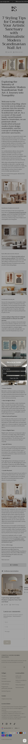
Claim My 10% (14, 378)
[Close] (25, 360)
